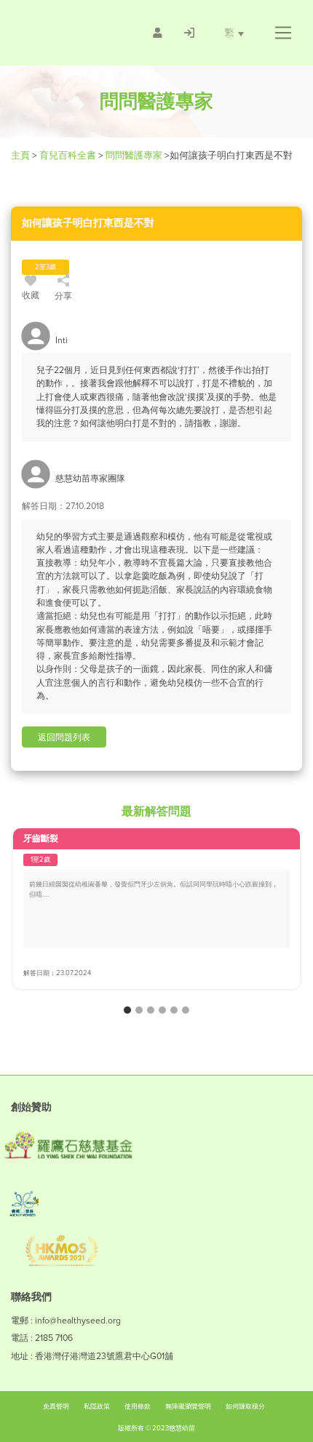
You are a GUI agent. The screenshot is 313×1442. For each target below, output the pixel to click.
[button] (283, 33)
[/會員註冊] (157, 32)
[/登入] (189, 32)
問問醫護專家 (134, 155)
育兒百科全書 (67, 155)
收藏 (30, 295)
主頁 (21, 155)
